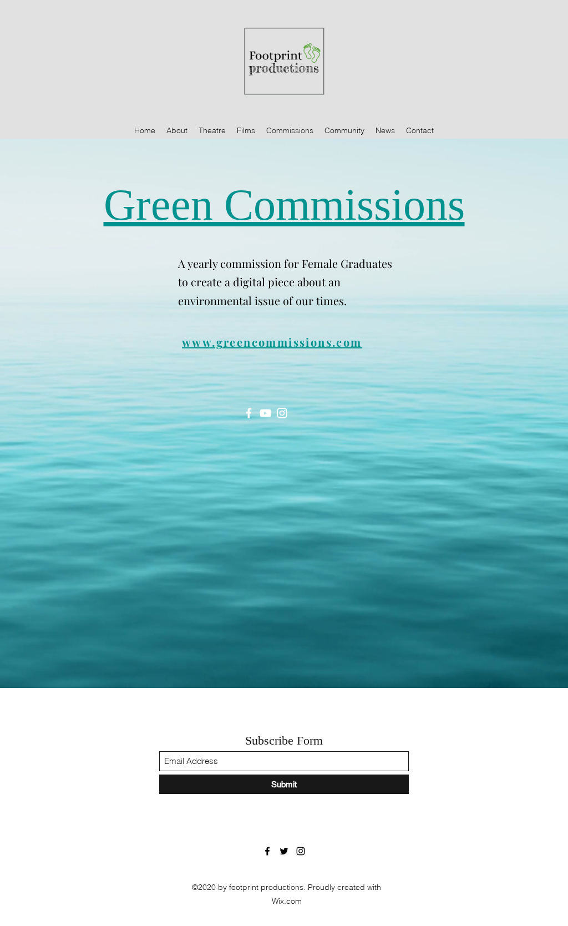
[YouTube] (265, 413)
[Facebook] (249, 413)
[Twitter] (284, 851)
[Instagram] (282, 413)
